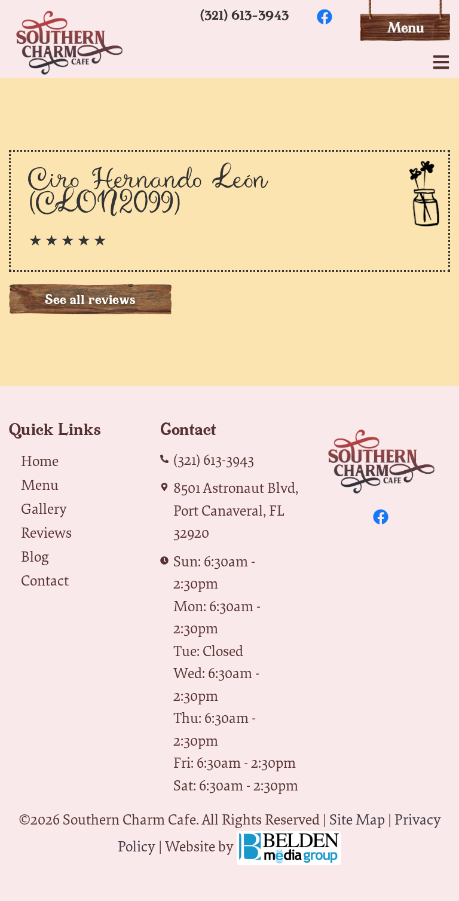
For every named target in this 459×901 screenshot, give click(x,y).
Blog (35, 556)
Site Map (357, 819)
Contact (45, 580)
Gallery (44, 508)
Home (40, 460)
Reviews (46, 532)
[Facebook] (324, 16)
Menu (40, 484)
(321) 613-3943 (244, 15)
